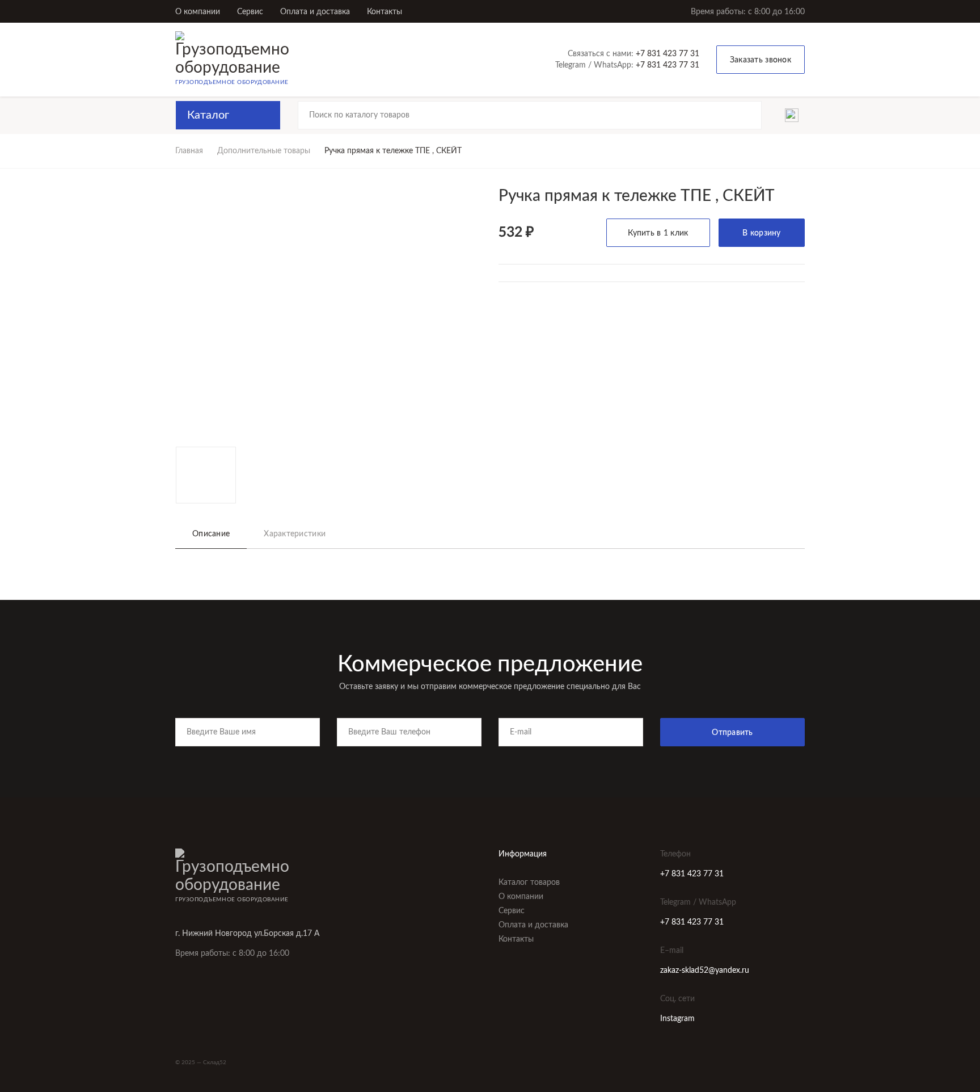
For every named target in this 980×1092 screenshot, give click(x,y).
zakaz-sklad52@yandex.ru (704, 971)
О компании (197, 12)
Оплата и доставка (315, 12)
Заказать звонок (760, 60)
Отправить (732, 733)
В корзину (761, 233)
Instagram (677, 1019)
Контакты (384, 12)
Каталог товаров (529, 883)
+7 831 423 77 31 (667, 54)
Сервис (250, 12)
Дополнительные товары (263, 151)
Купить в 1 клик (658, 233)
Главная (189, 151)
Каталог (208, 115)
